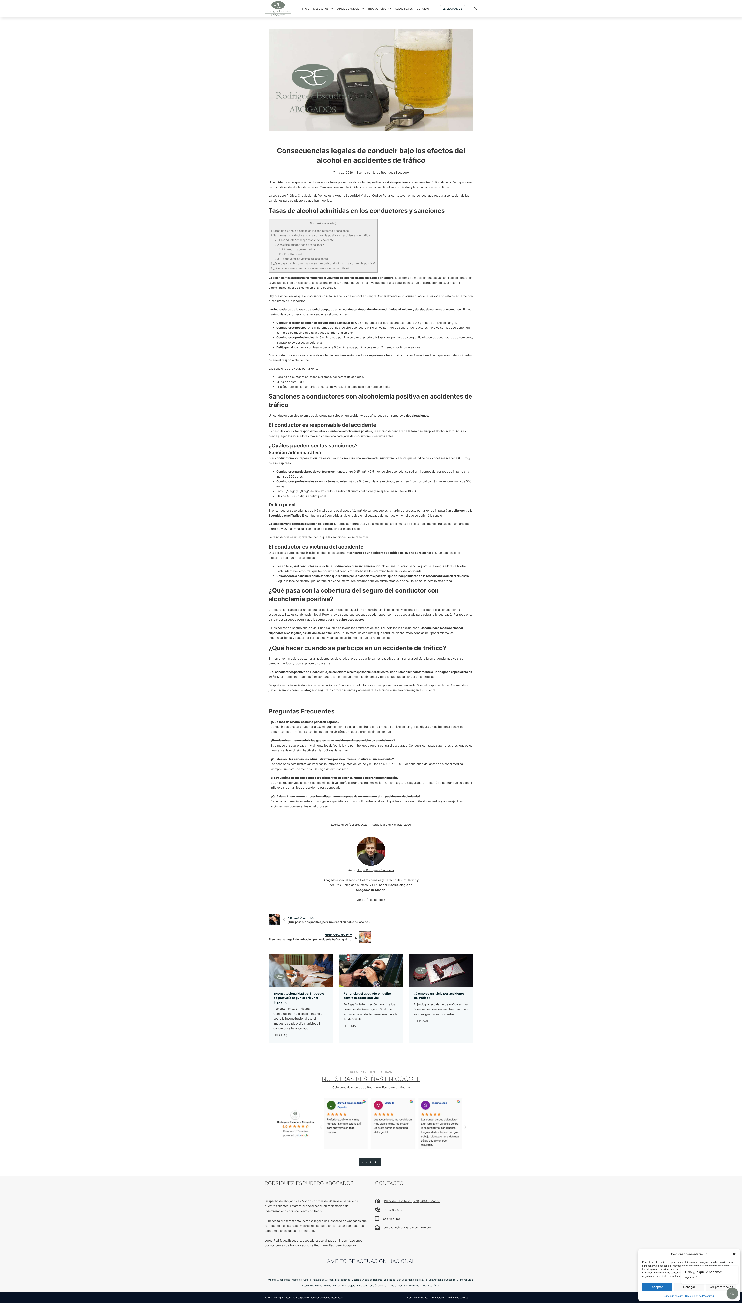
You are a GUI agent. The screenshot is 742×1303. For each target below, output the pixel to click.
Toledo (327, 1285)
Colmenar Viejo (465, 1279)
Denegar (689, 1287)
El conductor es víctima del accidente (301, 258)
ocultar (331, 223)
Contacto (423, 8)
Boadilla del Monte (312, 1285)
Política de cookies (673, 1296)
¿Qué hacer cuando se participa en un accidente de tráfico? (310, 268)
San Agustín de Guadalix (442, 1279)
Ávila (436, 1285)
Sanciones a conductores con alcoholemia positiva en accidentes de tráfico (320, 235)
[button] (734, 1254)
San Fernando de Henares (418, 1285)
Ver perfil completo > (371, 900)
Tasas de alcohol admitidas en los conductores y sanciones (310, 230)
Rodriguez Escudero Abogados (335, 1245)
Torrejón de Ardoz (378, 1285)
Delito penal (290, 254)
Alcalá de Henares (372, 1279)
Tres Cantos (395, 1285)
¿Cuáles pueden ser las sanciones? (299, 244)
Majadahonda (342, 1279)
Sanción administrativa (297, 249)
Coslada (356, 1279)
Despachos (320, 8)
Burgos (336, 1285)
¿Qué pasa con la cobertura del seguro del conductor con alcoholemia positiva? (323, 263)
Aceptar (657, 1287)
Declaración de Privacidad (699, 1296)
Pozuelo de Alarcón (323, 1279)
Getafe (307, 1279)
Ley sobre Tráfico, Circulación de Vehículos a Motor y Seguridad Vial (319, 195)
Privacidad (438, 1297)
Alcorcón (362, 1285)
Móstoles (297, 1279)
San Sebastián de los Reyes (412, 1279)
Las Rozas (389, 1279)
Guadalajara (348, 1285)
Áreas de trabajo (348, 8)
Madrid (272, 1279)
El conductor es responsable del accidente (304, 240)
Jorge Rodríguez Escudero (283, 1240)
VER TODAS (370, 1162)
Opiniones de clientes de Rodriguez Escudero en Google (371, 1087)
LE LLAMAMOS (452, 8)
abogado (310, 690)
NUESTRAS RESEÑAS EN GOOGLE (371, 1078)
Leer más (280, 1035)
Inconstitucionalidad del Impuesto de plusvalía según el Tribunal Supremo (298, 998)
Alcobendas (283, 1279)
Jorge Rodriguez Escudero (390, 172)
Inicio (305, 8)
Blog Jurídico (377, 8)
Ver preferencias (721, 1287)
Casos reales (404, 8)
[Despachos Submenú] (331, 8)
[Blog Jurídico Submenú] (389, 8)
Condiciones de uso (417, 1297)
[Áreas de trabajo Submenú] (363, 8)
